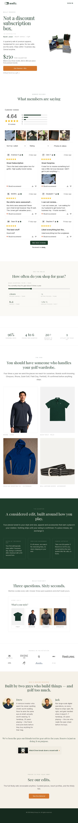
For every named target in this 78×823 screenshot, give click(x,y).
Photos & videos (60, 146)
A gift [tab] (28, 36)
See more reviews (39, 243)
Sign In (70, 3)
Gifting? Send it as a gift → (11, 73)
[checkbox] (62, 146)
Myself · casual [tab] (8, 36)
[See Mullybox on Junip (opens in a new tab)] (44, 247)
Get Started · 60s (20, 68)
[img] (20, 155)
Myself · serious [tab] (20, 36)
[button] (34, 115)
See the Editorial (39, 796)
